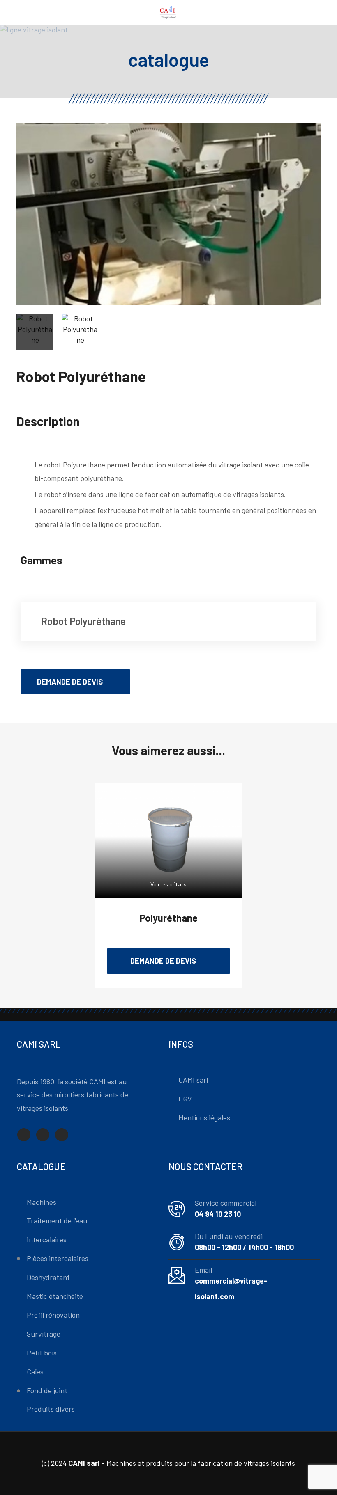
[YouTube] (42, 1134)
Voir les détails (168, 884)
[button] (75, 682)
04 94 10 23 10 (218, 1213)
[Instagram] (61, 1134)
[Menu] (20, 12)
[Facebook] (23, 1134)
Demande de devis (163, 960)
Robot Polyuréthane (83, 621)
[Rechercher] (317, 13)
